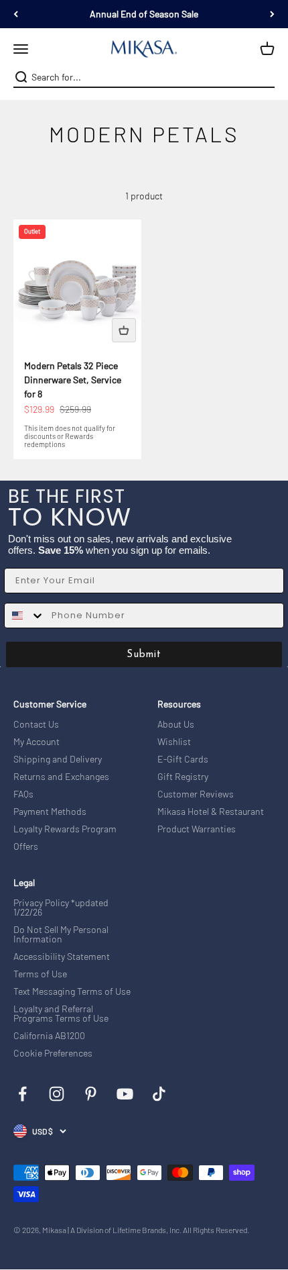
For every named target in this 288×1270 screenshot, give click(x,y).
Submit (144, 655)
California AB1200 (49, 1035)
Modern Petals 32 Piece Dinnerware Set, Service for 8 (72, 379)
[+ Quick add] (124, 330)
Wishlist (174, 741)
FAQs (23, 794)
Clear (266, 77)
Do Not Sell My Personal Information (61, 934)
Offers (25, 846)
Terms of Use (40, 974)
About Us (175, 724)
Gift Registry (182, 776)
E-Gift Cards (182, 759)
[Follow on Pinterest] (91, 1094)
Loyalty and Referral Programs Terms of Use (61, 1013)
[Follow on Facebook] (22, 1094)
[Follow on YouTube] (125, 1094)
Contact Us (36, 724)
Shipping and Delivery (57, 759)
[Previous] (15, 14)
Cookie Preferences (52, 1053)
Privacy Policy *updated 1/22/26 (61, 907)
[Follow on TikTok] (159, 1094)
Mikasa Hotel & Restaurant (210, 811)
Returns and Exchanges (61, 776)
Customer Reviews (195, 794)
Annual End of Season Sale (144, 13)
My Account (36, 741)
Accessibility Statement (61, 956)
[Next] (272, 14)
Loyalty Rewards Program (65, 829)
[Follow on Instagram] (57, 1094)
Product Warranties (196, 829)
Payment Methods (49, 811)
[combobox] (142, 77)
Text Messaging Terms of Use (72, 991)
